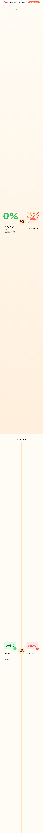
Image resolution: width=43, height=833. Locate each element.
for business (13, 2)
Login (34, 2)
